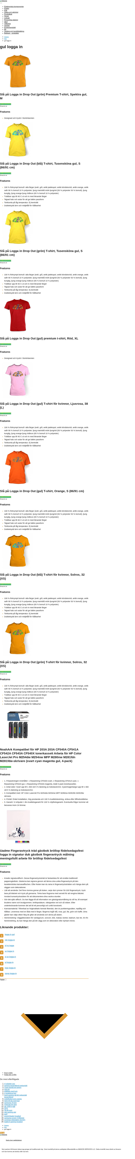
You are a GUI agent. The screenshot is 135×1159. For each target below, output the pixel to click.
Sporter (7, 26)
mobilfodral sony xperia (13, 1099)
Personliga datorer (11, 20)
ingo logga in (10, 968)
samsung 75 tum (10, 1103)
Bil (5, 29)
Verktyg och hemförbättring (14, 31)
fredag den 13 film (10, 1075)
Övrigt (6, 16)
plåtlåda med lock (10, 1091)
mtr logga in (10, 940)
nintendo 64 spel (10, 1105)
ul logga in (9, 962)
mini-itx (7, 1089)
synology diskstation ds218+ (14, 1120)
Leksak (7, 18)
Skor (6, 22)
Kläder (6, 8)
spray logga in (11, 973)
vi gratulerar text (10, 1093)
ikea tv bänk (8, 1073)
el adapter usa (9, 1084)
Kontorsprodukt (10, 27)
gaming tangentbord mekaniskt (15, 1086)
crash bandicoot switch (12, 1087)
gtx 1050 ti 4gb (9, 1106)
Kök (5, 10)
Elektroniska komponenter (14, 7)
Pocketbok (8, 14)
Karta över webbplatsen (14, 1140)
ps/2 (5, 1114)
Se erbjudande (5, 104)
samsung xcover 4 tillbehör (14, 1118)
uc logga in (9, 951)
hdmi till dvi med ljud (12, 1101)
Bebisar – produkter (11, 33)
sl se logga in (10, 957)
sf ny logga (9, 946)
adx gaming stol (10, 1112)
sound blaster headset (12, 1116)
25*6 (6, 1108)
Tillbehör (7, 24)
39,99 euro (8, 1110)
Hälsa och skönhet (11, 12)
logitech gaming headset (13, 1122)
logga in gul (10, 934)
